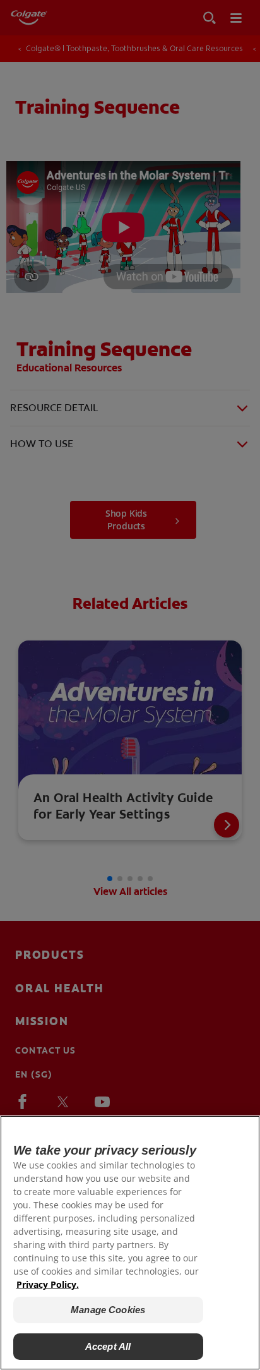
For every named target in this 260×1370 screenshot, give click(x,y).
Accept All (108, 1346)
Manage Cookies (108, 1309)
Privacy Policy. (47, 1284)
